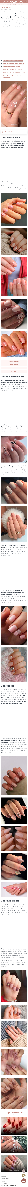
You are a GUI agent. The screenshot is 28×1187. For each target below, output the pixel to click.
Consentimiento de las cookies (8, 1185)
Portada (3, 4)
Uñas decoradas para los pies (13, 64)
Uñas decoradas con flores (12, 70)
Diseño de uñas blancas (11, 67)
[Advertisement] (14, 43)
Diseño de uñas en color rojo (13, 60)
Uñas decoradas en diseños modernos (12, 77)
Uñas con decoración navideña (14, 73)
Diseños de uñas (11, 4)
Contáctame (4, 1183)
